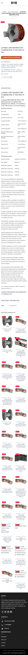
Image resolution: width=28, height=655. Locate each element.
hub (21, 69)
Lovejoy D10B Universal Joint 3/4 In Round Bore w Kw (7, 562)
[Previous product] (15, 17)
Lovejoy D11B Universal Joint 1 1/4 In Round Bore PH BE (21, 586)
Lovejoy (6, 73)
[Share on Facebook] (2, 77)
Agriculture (12, 69)
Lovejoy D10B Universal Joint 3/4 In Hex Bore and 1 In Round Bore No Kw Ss (21, 563)
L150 (13, 71)
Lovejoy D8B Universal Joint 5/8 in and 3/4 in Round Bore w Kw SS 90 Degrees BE (21, 377)
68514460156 (7, 69)
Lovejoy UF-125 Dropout (7, 424)
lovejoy (16, 71)
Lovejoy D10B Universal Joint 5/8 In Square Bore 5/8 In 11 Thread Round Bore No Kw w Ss (7, 402)
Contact (3, 642)
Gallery (3, 645)
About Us (3, 639)
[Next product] (12, 17)
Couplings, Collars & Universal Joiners (9, 65)
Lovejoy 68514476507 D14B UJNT (21, 539)
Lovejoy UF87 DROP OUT (7, 351)
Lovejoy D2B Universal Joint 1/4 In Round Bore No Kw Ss (7, 446)
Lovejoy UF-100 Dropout (7, 330)
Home (4, 12)
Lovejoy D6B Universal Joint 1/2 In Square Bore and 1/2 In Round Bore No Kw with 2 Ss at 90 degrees (21, 493)
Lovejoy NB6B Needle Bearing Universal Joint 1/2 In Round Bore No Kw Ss (21, 353)
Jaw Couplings (13, 12)
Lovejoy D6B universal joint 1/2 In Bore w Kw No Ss (7, 516)
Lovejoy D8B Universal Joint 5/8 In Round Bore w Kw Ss (7, 468)
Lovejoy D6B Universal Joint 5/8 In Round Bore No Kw (21, 400)
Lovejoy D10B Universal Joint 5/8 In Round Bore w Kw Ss (7, 491)
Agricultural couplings (18, 64)
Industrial (8, 67)
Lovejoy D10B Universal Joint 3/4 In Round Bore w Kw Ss (21, 331)
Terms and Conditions (18, 650)
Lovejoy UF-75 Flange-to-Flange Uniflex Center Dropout (7, 539)
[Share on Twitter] (5, 77)
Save (3, 22)
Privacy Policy (7, 650)
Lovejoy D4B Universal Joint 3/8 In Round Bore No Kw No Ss (21, 469)
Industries (4, 636)
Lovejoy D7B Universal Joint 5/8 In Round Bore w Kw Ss (21, 424)
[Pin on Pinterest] (8, 77)
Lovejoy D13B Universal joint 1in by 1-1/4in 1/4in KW (21, 446)
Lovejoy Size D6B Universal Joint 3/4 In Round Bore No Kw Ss (7, 377)
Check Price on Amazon (11, 57)
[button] (2, 3)
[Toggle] (26, 637)
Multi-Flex (13, 67)
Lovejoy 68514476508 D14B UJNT (7, 581)
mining (20, 71)
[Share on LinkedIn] (11, 77)
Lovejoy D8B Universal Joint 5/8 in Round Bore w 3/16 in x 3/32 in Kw (21, 517)
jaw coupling (8, 71)
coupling (18, 69)
